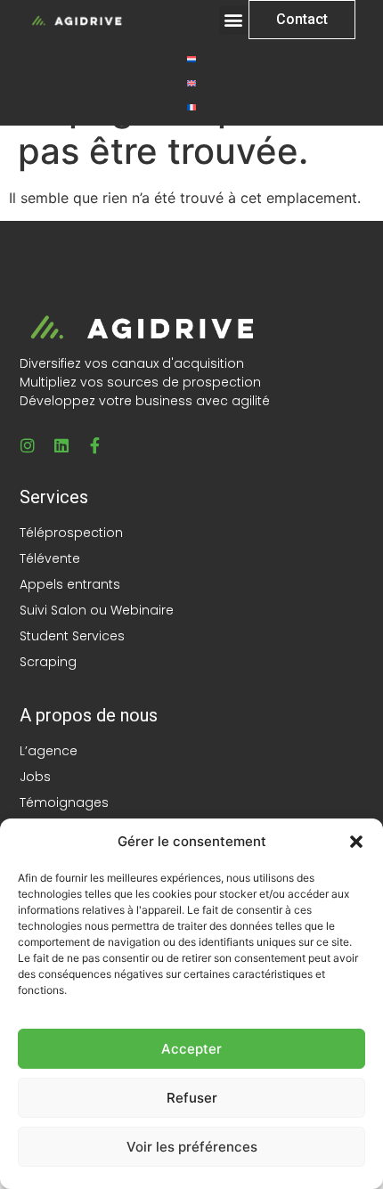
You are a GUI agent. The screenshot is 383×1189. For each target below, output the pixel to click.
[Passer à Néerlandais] (191, 58)
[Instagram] (28, 445)
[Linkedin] (61, 445)
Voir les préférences (191, 1146)
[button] (356, 842)
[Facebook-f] (95, 445)
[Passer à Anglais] (191, 82)
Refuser (192, 1097)
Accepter (191, 1048)
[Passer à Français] (191, 106)
